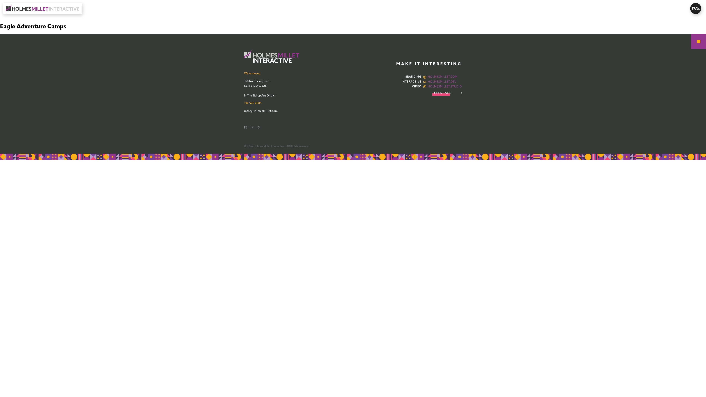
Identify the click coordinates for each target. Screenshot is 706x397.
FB (246, 127)
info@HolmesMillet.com (261, 111)
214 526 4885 (253, 103)
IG (258, 127)
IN (252, 127)
